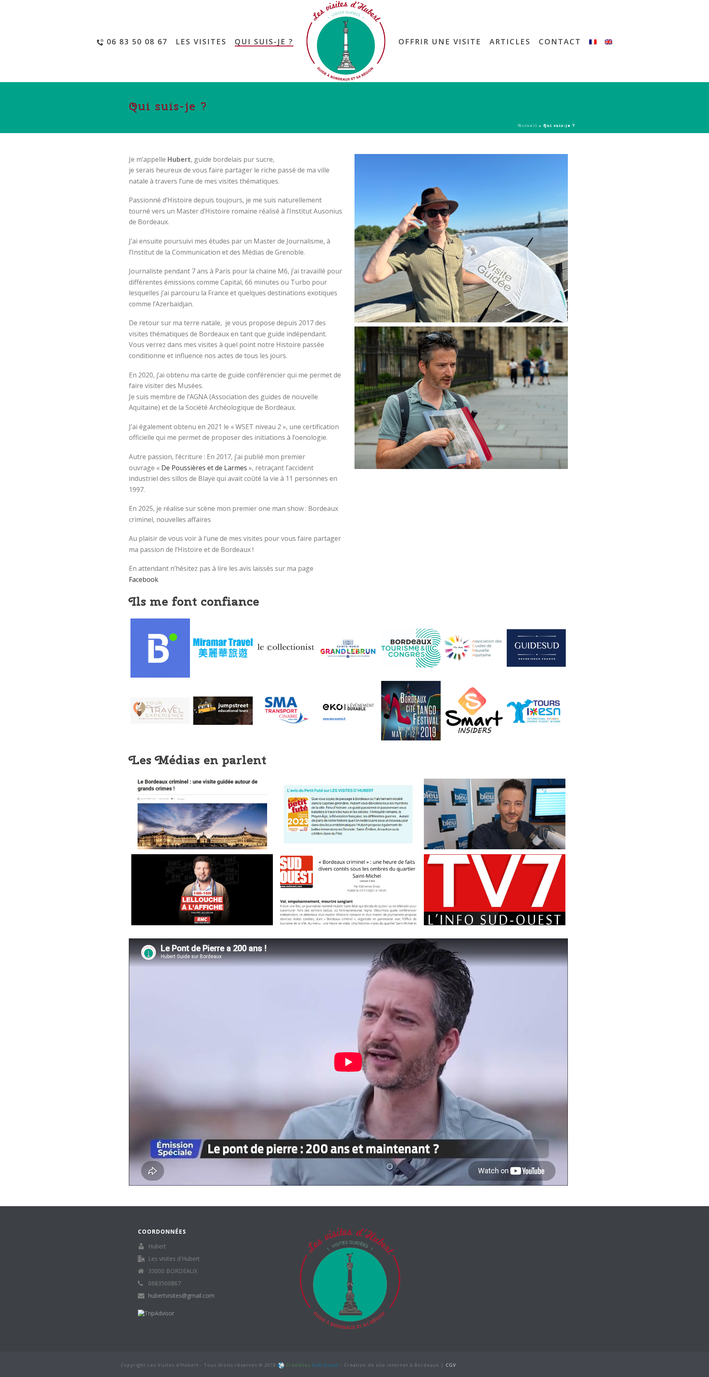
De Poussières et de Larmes (204, 467)
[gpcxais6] (286, 710)
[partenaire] (348, 710)
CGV (451, 1365)
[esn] (536, 710)
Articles (510, 41)
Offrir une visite (439, 41)
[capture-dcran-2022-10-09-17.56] (223, 710)
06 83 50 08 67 (137, 41)
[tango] (411, 710)
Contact (560, 41)
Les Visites (201, 41)
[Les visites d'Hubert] (345, 41)
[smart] (473, 710)
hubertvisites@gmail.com (181, 1295)
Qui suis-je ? (264, 41)
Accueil (527, 125)
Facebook (143, 579)
